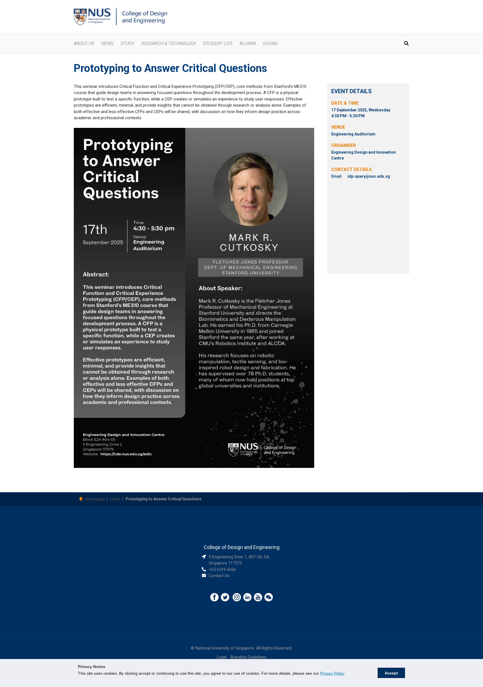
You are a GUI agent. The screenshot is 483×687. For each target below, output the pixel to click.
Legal (221, 657)
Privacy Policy (332, 673)
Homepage (95, 499)
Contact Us (219, 575)
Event (115, 499)
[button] (406, 44)
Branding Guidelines (248, 657)
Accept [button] (391, 673)
